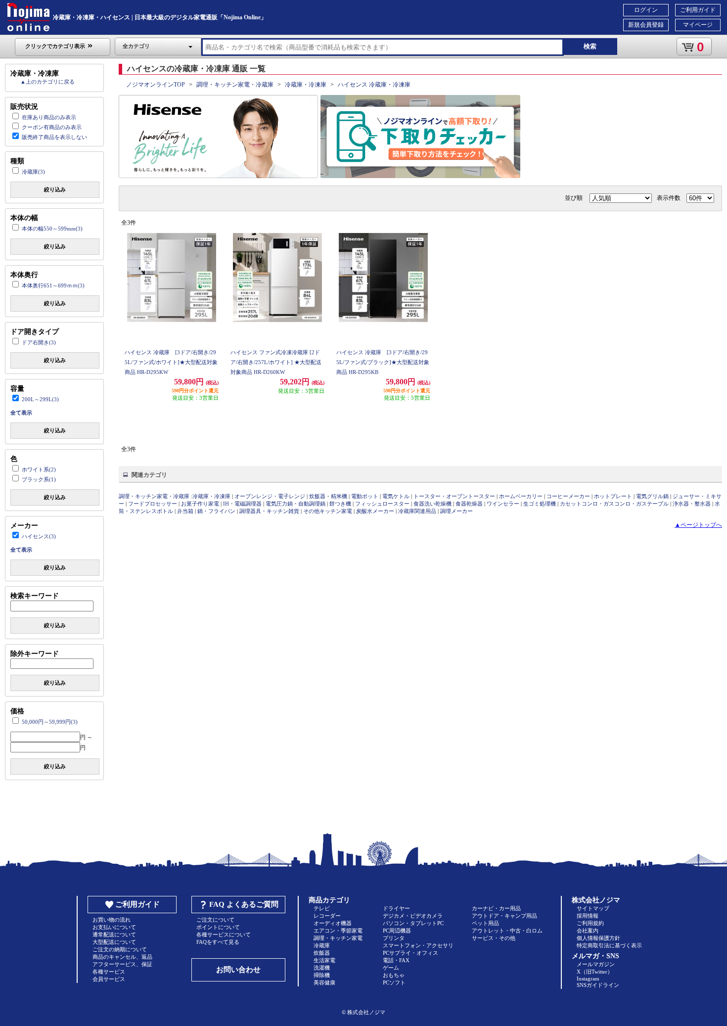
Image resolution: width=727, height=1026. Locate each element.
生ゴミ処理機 (539, 504)
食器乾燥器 (469, 504)
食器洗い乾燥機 (432, 504)
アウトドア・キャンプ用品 (504, 916)
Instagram (588, 978)
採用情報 (587, 916)
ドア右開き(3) (39, 342)
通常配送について (114, 934)
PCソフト (394, 982)
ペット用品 (485, 923)
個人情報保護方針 (598, 938)
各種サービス (108, 972)
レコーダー (327, 916)
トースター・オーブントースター (454, 496)
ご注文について (215, 920)
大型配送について (114, 942)
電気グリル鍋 (652, 496)
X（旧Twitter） (595, 972)
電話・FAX (396, 960)
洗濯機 (322, 968)
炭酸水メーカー (375, 511)
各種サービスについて (223, 934)
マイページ (698, 24)
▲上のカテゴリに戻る (47, 82)
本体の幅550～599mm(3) (52, 229)
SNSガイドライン (598, 985)
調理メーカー (456, 511)
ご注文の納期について (119, 949)
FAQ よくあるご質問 (243, 904)
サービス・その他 (493, 938)
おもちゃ (394, 975)
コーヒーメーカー (568, 496)
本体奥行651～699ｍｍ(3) (53, 285)
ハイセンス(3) (39, 536)
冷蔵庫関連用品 (417, 511)
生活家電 (324, 960)
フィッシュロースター (382, 504)
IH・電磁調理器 (242, 504)
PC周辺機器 (397, 930)
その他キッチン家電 (327, 511)
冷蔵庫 (322, 945)
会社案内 (587, 930)
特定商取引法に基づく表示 (609, 945)
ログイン (646, 9)
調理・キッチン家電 (338, 938)
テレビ (322, 908)
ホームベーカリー (521, 496)
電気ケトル (395, 496)
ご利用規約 (590, 923)
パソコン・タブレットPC (413, 923)
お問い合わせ (238, 970)
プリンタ (394, 938)
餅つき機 (340, 504)
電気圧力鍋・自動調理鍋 (295, 504)
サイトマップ (593, 908)
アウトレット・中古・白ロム (507, 930)
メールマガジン (596, 964)
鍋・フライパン (216, 511)
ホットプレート (613, 496)
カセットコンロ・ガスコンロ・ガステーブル (614, 504)
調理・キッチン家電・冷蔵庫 (234, 84)
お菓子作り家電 (200, 504)
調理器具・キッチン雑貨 (269, 511)
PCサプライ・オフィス (410, 953)
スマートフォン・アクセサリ (418, 945)
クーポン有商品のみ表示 (52, 127)
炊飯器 (322, 953)
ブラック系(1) (39, 479)
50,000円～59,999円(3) (50, 722)
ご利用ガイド (698, 9)
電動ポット (364, 496)
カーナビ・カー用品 (496, 908)
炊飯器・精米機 (328, 496)
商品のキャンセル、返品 (122, 957)
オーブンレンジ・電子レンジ (269, 496)
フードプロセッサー (152, 504)
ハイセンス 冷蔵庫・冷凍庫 (374, 84)
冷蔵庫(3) (33, 172)
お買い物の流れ (111, 920)
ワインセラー (503, 504)
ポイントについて (218, 927)
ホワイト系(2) (39, 469)
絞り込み (55, 189)
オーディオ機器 (333, 923)
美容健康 (324, 982)
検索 (590, 46)
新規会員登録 (646, 24)
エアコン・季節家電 (338, 930)
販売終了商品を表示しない (54, 137)
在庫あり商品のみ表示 (49, 117)
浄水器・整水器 (692, 504)
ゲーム (391, 968)
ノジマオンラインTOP (155, 84)
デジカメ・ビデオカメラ (413, 916)
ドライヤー (396, 908)
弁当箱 (185, 511)
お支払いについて (114, 927)
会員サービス (108, 979)
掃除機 (322, 975)
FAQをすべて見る (217, 942)
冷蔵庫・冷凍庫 (305, 84)
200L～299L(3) (40, 399)
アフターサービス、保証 (122, 964)
